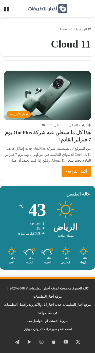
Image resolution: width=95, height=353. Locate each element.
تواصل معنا (34, 321)
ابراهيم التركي (78, 125)
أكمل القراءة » (76, 171)
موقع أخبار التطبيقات (47, 296)
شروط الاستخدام (56, 321)
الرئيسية (81, 29)
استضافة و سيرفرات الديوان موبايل (47, 329)
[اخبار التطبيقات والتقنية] (47, 9)
